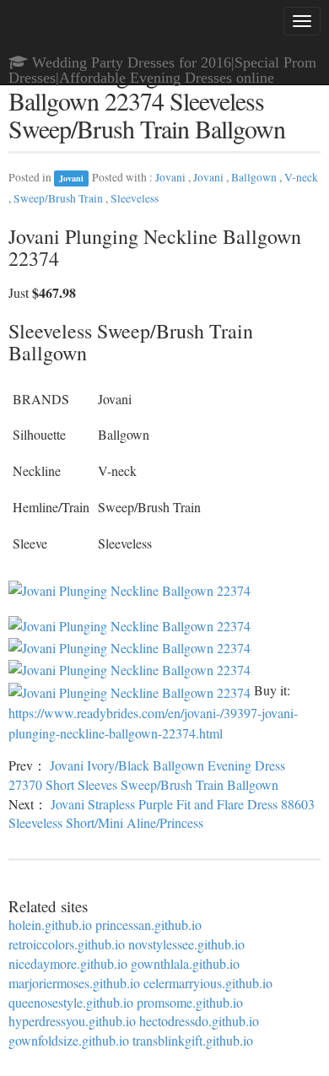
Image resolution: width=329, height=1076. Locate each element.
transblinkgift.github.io (192, 1040)
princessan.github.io (148, 924)
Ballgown (255, 177)
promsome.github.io (190, 1002)
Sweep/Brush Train (59, 198)
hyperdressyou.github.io (72, 1021)
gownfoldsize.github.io (68, 1040)
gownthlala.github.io (185, 963)
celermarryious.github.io (207, 983)
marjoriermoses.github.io (74, 983)
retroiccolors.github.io (66, 944)
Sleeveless (135, 198)
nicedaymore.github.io (67, 963)
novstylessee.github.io (186, 944)
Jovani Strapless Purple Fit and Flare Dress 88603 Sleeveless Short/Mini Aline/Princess (161, 813)
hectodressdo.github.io (199, 1021)
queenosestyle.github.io (70, 1002)
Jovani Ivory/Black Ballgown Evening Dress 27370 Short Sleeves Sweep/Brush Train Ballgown (146, 774)
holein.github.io (50, 924)
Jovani (71, 178)
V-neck (301, 177)
